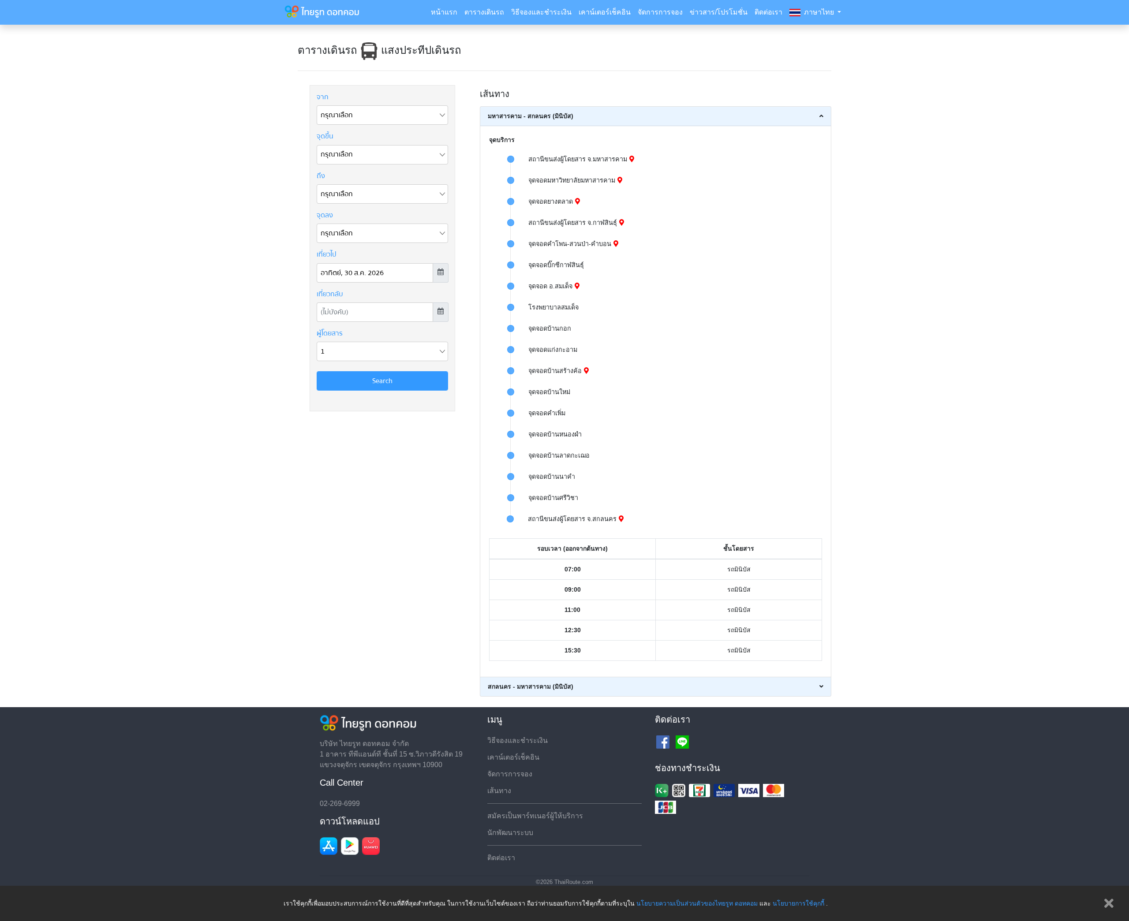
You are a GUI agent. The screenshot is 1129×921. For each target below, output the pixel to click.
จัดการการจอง (660, 12)
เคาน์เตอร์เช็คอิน (605, 12)
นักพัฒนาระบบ (510, 832)
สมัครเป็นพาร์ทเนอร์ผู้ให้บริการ (535, 816)
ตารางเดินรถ (484, 12)
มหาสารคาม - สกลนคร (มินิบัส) (530, 115)
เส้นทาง (499, 790)
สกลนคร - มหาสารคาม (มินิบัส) (530, 686)
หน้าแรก (444, 12)
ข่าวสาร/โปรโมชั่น (719, 12)
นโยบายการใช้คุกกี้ (798, 903)
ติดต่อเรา (768, 12)
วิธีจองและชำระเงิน (541, 12)
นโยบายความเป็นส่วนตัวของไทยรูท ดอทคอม (697, 903)
